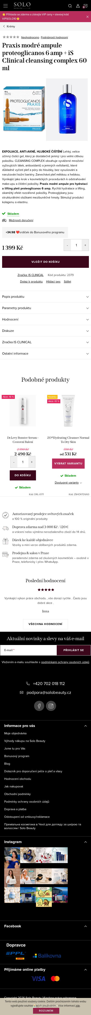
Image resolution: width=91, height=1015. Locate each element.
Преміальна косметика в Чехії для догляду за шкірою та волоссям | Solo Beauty (42, 826)
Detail (68, 464)
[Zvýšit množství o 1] (85, 245)
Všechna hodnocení (45, 624)
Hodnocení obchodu (17, 779)
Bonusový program (16, 756)
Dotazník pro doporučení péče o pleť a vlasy (33, 771)
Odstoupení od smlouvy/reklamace (27, 817)
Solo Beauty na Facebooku (39, 706)
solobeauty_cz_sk (51, 706)
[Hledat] (70, 5)
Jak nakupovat (13, 786)
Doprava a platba (15, 809)
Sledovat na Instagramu (39, 913)
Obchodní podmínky (17, 794)
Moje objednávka (15, 733)
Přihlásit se (73, 650)
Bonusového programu (49, 232)
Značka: (31, 275)
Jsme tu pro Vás (14, 748)
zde (78, 1005)
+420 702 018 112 (49, 683)
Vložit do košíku (46, 262)
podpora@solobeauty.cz (49, 692)
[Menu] (5, 5)
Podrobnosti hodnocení (54, 37)
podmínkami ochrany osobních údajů (65, 662)
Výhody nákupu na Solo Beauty (24, 741)
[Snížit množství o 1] (67, 245)
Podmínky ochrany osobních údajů (26, 801)
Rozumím (46, 1011)
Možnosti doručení (21, 220)
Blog (7, 764)
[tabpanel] (23, 443)
